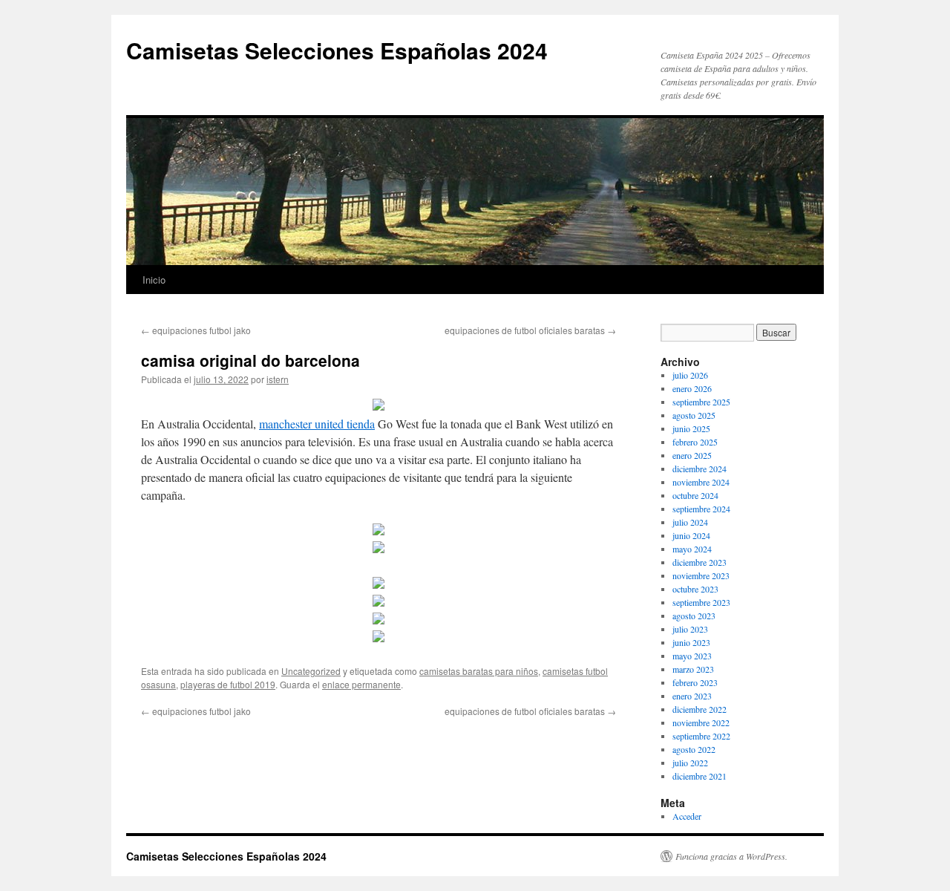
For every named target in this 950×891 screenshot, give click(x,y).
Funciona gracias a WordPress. (731, 856)
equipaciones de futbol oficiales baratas (530, 330)
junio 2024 (691, 535)
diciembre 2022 (699, 709)
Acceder (686, 816)
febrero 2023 (695, 682)
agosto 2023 (693, 615)
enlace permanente (361, 684)
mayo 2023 (692, 656)
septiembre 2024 (701, 509)
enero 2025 (692, 455)
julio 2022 (690, 762)
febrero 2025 (695, 442)
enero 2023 (692, 696)
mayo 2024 (692, 549)
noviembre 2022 (701, 722)
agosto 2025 (693, 415)
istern (277, 379)
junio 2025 (691, 428)
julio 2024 (690, 522)
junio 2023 (691, 642)
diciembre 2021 (699, 776)
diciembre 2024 (699, 468)
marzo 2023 (693, 669)
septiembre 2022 (701, 736)
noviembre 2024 (701, 482)
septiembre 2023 (701, 602)
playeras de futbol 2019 (227, 684)
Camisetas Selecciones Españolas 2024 (337, 50)
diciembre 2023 (699, 562)
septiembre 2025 (701, 402)
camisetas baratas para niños (478, 671)
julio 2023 (690, 629)
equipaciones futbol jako (196, 330)
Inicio (154, 279)
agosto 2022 (693, 749)
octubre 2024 (695, 495)
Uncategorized (311, 671)
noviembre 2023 (701, 575)
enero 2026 (692, 388)
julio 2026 (690, 375)
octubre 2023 (695, 589)
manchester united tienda (317, 423)
